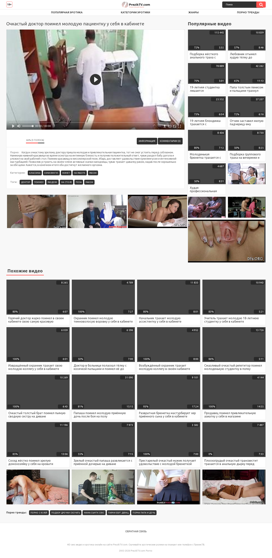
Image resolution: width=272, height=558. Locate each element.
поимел (39, 182)
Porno (149, 550)
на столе (66, 182)
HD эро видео (12, 12)
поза (79, 182)
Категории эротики (135, 12)
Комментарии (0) (170, 141)
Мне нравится (12, 141)
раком (89, 182)
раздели (52, 182)
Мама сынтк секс (94, 513)
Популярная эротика (67, 12)
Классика (34, 173)
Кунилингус (51, 173)
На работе (79, 173)
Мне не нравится (20, 141)
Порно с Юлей (39, 513)
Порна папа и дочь (144, 513)
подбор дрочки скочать (65, 513)
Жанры (193, 12)
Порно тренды (248, 12)
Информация (147, 141)
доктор (25, 182)
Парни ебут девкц (118, 513)
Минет (66, 173)
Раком (93, 173)
